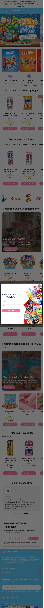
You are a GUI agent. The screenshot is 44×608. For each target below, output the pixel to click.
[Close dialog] (39, 286)
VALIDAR (11, 310)
